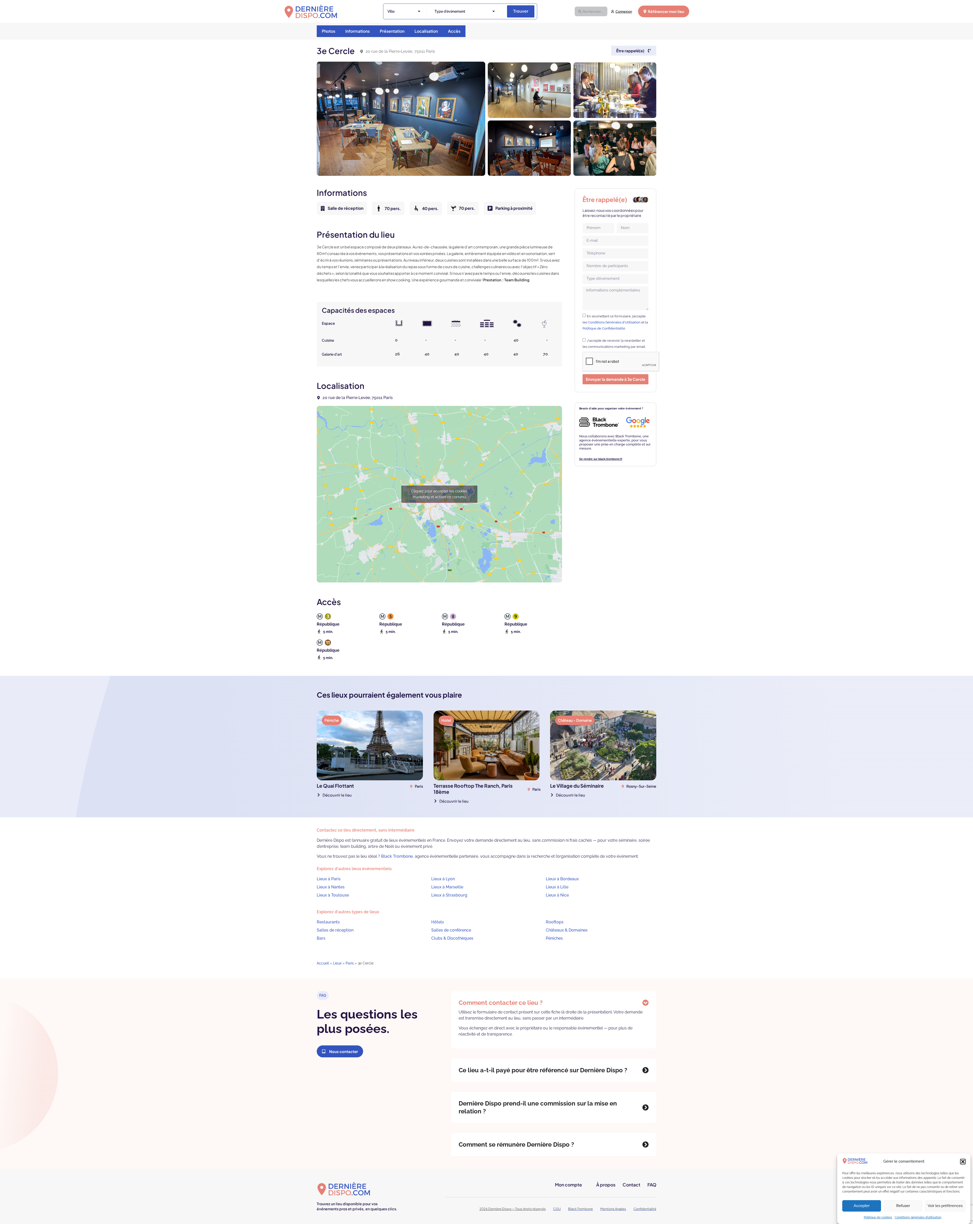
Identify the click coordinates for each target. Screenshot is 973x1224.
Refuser (903, 1206)
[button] (962, 1161)
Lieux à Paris (329, 878)
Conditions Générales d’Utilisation (614, 322)
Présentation (392, 31)
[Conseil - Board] (427, 323)
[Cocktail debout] (544, 323)
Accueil (323, 963)
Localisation (426, 31)
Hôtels (437, 922)
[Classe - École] (487, 323)
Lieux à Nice (557, 895)
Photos (328, 31)
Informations (357, 31)
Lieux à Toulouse (333, 895)
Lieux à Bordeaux (562, 878)
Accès (454, 31)
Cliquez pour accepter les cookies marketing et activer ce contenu (439, 494)
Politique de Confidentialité (604, 328)
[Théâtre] (456, 323)
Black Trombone (397, 856)
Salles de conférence (451, 930)
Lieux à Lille (557, 887)
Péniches (554, 938)
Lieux (337, 963)
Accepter (862, 1206)
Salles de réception (335, 930)
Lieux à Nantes (331, 887)
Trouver (520, 11)
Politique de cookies (878, 1217)
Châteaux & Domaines (567, 930)
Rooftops (555, 922)
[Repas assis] (517, 323)
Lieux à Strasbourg (449, 895)
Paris (350, 963)
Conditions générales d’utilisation (918, 1217)
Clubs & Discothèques (452, 938)
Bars (321, 938)
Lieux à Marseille (447, 887)
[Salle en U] (399, 323)
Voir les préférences (945, 1206)
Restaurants (328, 922)
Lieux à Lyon (443, 878)
